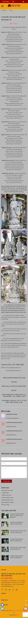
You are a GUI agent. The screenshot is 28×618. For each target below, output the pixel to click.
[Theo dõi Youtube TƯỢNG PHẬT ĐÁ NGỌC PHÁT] (16, 589)
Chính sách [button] (4, 600)
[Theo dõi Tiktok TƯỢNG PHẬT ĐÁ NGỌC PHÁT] (6, 589)
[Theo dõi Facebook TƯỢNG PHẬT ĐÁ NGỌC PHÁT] (2, 589)
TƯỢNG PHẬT (5, 492)
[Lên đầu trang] (25, 612)
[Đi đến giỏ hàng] (23, 1)
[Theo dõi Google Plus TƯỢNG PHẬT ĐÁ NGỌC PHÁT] (9, 589)
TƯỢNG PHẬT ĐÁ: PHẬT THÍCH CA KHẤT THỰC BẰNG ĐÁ (17, 515)
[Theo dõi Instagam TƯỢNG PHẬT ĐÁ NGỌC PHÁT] (13, 589)
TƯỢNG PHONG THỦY (7, 497)
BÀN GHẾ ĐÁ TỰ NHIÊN (8, 502)
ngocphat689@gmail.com (7, 586)
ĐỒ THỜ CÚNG (5, 504)
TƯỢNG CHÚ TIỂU (6, 495)
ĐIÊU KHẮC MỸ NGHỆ (7, 490)
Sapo (17, 615)
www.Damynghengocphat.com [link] (13, 370)
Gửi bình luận (6, 481)
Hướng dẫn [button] (4, 604)
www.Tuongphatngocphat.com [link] (13, 367)
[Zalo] (2, 608)
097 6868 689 (6, 578)
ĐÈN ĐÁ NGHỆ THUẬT (7, 500)
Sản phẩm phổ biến (9, 510)
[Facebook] (2, 604)
